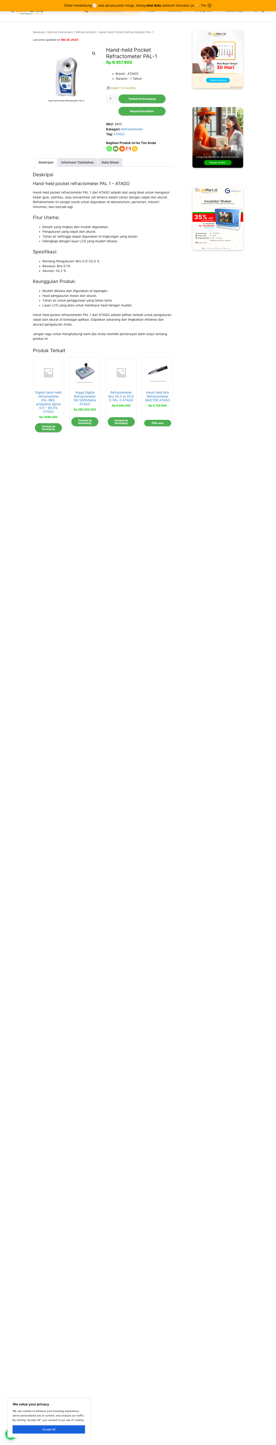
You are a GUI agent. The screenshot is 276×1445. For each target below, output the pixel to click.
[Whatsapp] (109, 149)
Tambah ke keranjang (142, 98)
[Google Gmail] (128, 149)
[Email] (115, 149)
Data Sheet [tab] (110, 162)
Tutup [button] (209, 5)
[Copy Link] (135, 149)
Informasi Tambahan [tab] (77, 162)
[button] (93, 53)
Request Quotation (142, 111)
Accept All (48, 1429)
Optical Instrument (60, 32)
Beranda (38, 32)
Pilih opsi (158, 423)
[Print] (122, 149)
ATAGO (119, 134)
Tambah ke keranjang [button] (48, 428)
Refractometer (86, 32)
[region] (49, 1417)
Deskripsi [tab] (46, 162)
